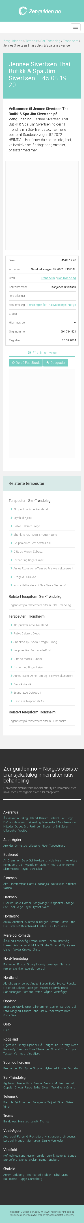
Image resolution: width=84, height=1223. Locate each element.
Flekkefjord (36, 1136)
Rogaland (10, 1039)
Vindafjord (33, 1053)
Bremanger (10, 1068)
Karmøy (65, 1045)
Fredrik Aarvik (22, 684)
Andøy (34, 983)
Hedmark (10, 897)
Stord (55, 926)
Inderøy (40, 964)
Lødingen (32, 987)
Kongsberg (10, 864)
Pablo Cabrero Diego (26, 526)
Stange (69, 903)
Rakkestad (10, 1178)
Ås (5, 818)
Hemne (20, 1083)
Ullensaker (10, 830)
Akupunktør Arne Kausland (30, 509)
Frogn (69, 818)
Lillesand (34, 845)
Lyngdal (8, 1140)
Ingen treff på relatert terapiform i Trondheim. (38, 721)
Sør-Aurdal (47, 1011)
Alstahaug (10, 983)
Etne (72, 922)
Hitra (29, 1083)
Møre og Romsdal (17, 935)
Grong (31, 964)
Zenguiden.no (13, 41)
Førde (28, 1068)
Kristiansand (53, 1136)
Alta (6, 884)
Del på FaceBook (28, 362)
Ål (4, 860)
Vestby (22, 830)
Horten (31, 1155)
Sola (32, 1049)
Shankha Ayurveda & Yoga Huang (35, 534)
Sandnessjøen (12, 992)
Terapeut (31, 41)
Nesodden (70, 822)
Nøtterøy (61, 1155)
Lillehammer (41, 1006)
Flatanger (9, 964)
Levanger (52, 964)
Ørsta (36, 949)
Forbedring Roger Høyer (28, 560)
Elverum (8, 903)
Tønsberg (53, 1159)
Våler (45, 907)
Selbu (37, 1087)
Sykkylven (68, 945)
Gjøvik (20, 1006)
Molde (35, 945)
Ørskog (27, 949)
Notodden (25, 1102)
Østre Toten (10, 1015)
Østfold (9, 1169)
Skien (69, 1102)
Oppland (9, 1001)
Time (64, 1049)
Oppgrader (57, 362)
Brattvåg (63, 941)
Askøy (7, 922)
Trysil (27, 907)
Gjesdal (32, 1045)
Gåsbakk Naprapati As (28, 701)
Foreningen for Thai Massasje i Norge (52, 304)
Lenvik (34, 1121)
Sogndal (73, 1068)
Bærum (43, 818)
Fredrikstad (33, 1174)
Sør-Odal (9, 907)
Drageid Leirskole (24, 577)
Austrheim (31, 922)
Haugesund (50, 1045)
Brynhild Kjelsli (22, 517)
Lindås (41, 926)
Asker (12, 818)
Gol (31, 860)
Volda (17, 949)
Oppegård (21, 826)
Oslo (7, 1024)
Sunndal (55, 945)
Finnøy (22, 1045)
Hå (40, 1045)
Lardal (41, 1155)
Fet (63, 818)
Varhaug (19, 1053)
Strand (55, 1049)
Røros (28, 1087)
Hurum (59, 860)
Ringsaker (56, 903)
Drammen (13, 860)
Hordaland (11, 916)
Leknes (20, 987)
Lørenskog (34, 822)
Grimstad (21, 845)
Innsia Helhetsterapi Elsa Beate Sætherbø (39, 585)
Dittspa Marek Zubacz (28, 551)
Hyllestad (51, 1068)
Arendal (8, 845)
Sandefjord (10, 1159)
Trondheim (70, 41)
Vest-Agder (12, 1131)
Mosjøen (45, 987)
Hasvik (31, 884)
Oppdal (8, 1087)
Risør (44, 845)
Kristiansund (21, 945)
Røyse (24, 868)
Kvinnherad (28, 926)
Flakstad (9, 987)
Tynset (37, 907)
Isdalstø (15, 926)
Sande (72, 1155)
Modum (44, 864)
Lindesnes (69, 1136)
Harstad (23, 1121)
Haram (52, 941)
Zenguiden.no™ (17, 1215)
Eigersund (9, 1045)
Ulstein (7, 949)
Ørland (70, 1087)
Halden (47, 1174)
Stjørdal (30, 968)
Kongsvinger (41, 903)
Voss (64, 926)
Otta (6, 1011)
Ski (58, 826)
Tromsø (44, 1121)
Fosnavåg (21, 941)
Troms (8, 1115)
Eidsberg (18, 1174)
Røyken (70, 864)
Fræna (33, 941)
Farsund (22, 1136)
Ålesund (8, 941)
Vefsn (38, 992)
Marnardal (33, 1140)
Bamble (8, 1102)
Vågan (47, 992)
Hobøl (56, 1174)
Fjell (5, 926)
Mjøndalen (31, 864)
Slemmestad (11, 868)
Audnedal (9, 1136)
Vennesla (57, 1140)
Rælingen (35, 826)
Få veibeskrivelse (44, 353)
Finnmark (10, 878)
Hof (5, 1155)
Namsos (65, 964)
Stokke (23, 1159)
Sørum (65, 826)
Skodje (44, 945)
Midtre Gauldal (64, 1083)
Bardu (44, 983)
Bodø (52, 983)
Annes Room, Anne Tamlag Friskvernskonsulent (43, 568)
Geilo (25, 860)
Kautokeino (57, 884)
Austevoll (18, 922)
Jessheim (20, 822)
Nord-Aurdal (68, 1006)
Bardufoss (10, 1121)
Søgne (46, 1140)
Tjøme (42, 1159)
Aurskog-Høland (27, 818)
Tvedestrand (57, 845)
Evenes (61, 983)
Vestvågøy (60, 992)
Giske (42, 941)
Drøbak (8, 822)
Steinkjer (18, 968)
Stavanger (43, 1049)
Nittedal (8, 826)
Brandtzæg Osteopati (27, 692)
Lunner (54, 1006)
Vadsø (7, 888)
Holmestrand (17, 1155)
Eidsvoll (54, 818)
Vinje (6, 1106)
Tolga (19, 907)
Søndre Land (30, 1011)
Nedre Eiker (57, 864)
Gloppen (38, 1068)
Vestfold (10, 1150)
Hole (51, 860)
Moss (64, 1174)
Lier (21, 864)
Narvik (55, 987)
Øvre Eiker (36, 868)
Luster (62, 1068)
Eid (21, 1068)
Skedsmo (48, 826)
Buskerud (10, 854)
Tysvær (8, 1053)
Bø (16, 1102)
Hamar (26, 903)
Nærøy (7, 968)
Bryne (72, 1049)
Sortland (28, 992)
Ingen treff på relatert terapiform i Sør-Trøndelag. (41, 605)
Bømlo (64, 922)
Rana (64, 987)
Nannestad (49, 822)
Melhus (48, 1083)
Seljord (51, 1102)
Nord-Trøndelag (15, 958)
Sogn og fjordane (16, 1062)
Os (49, 926)
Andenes (23, 983)
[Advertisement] (42, 205)
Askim (7, 1174)
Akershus (10, 812)
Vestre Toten (62, 1011)
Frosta (21, 964)
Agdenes (9, 1083)
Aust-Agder (12, 840)
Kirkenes (71, 884)
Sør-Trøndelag (50, 41)
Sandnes (22, 1049)
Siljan (61, 1102)
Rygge (23, 1178)
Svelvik (33, 1159)
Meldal (38, 1083)
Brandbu (9, 1006)
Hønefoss (71, 860)
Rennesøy (9, 1049)
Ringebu (15, 1011)
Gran (28, 1006)
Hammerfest (18, 884)
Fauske (71, 983)
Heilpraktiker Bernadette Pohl (32, 543)
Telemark (10, 1096)
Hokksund (40, 860)
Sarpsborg (35, 1178)
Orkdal (19, 1087)
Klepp (74, 1045)
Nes (60, 822)
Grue (18, 903)
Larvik (51, 1155)
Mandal (20, 1140)
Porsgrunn (39, 1102)
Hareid (7, 945)
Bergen (43, 922)
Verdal (41, 968)
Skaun (46, 1087)
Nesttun (54, 922)
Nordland (10, 978)
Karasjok (43, 884)
